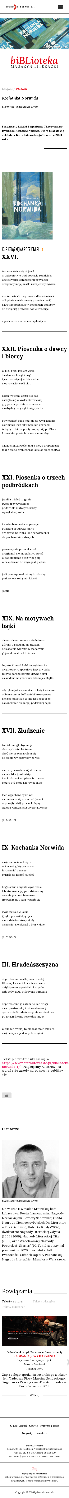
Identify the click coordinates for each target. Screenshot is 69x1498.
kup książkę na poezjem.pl (21, 249)
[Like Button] (7, 1095)
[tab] (12, 1301)
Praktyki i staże (49, 1425)
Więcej (34, 1395)
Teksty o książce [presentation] (44, 1301)
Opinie (33, 1425)
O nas (13, 1425)
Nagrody (27, 1433)
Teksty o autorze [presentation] (13, 1307)
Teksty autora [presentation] (12, 1301)
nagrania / (34, 1356)
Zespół (23, 1425)
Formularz (40, 1433)
